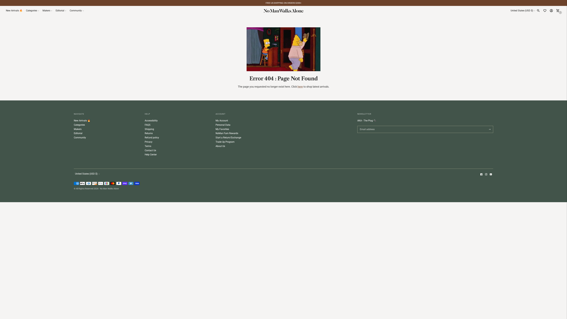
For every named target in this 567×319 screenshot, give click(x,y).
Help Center (151, 154)
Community (76, 10)
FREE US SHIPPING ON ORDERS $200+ (283, 3)
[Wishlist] (545, 10)
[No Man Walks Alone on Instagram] (486, 174)
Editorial (60, 10)
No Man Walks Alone (109, 188)
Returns (149, 133)
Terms (148, 146)
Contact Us (150, 150)
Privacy (148, 141)
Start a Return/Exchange (228, 137)
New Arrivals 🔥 (14, 10)
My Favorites (222, 129)
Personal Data (223, 124)
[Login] (551, 10)
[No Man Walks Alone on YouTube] (491, 174)
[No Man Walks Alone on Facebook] (481, 174)
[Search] (538, 10)
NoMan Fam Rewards (227, 133)
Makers (46, 10)
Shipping (149, 129)
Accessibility (151, 120)
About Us (220, 146)
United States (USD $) (522, 10)
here (300, 86)
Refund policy (152, 137)
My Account (222, 120)
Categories (31, 10)
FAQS (147, 124)
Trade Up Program (225, 141)
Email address (366, 126)
